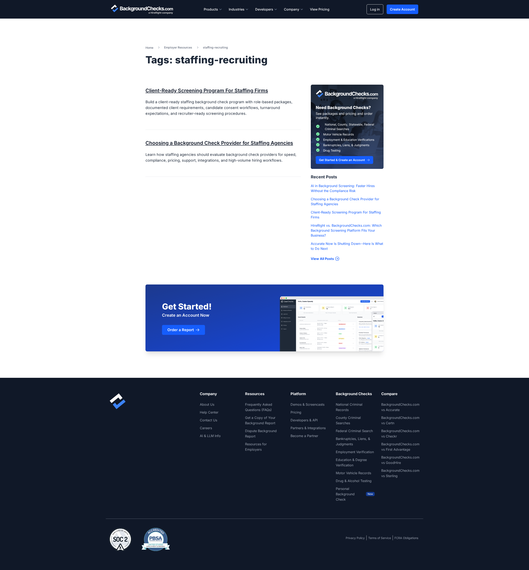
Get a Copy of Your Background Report (260, 420)
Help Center (209, 412)
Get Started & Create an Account (342, 160)
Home (149, 47)
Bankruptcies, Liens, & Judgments (353, 441)
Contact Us (208, 420)
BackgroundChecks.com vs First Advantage (400, 446)
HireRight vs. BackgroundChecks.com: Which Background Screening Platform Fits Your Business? (346, 230)
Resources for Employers (256, 446)
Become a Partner (304, 436)
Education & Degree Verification (351, 462)
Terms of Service (379, 538)
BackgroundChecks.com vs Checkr (400, 433)
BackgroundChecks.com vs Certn (400, 420)
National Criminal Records (349, 407)
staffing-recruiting (215, 47)
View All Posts (322, 259)
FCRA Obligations (406, 538)
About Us (207, 404)
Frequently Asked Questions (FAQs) (258, 407)
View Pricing (319, 9)
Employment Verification (355, 452)
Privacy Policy (355, 538)
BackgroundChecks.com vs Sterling (400, 473)
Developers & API (304, 420)
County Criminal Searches (348, 420)
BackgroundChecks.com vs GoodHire (400, 460)
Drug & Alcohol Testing (354, 481)
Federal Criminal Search (354, 431)
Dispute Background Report (261, 433)
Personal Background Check (354, 494)
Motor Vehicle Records (353, 473)
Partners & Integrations (308, 428)
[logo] (142, 9)
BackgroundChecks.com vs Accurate (400, 407)
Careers (206, 428)
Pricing (296, 412)
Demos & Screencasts (307, 404)
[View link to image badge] (120, 539)
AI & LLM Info (210, 436)
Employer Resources (178, 47)
